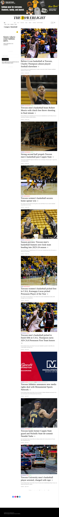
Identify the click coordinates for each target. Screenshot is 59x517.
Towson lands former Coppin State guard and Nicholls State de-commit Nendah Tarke (37, 433)
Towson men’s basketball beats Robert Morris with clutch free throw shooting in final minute (38, 110)
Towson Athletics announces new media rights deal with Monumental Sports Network (38, 387)
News (18, 22)
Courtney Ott (22, 300)
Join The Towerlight (40, 22)
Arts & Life (22, 22)
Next (48, 490)
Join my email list (5, 59)
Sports (26, 22)
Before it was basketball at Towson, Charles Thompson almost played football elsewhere (36, 64)
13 (44, 490)
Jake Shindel (22, 119)
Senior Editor (22, 207)
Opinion (30, 22)
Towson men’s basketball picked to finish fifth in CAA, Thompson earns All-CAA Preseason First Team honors (38, 338)
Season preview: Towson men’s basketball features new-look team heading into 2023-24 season (36, 244)
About (15, 22)
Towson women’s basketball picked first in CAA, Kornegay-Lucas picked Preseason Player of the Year (38, 291)
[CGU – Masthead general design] (29, 0)
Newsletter (34, 22)
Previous (30, 490)
